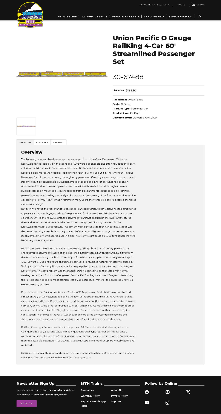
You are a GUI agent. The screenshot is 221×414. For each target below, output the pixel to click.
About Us (116, 390)
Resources (153, 16)
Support (58, 142)
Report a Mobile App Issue (93, 403)
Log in (181, 4)
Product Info (93, 16)
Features (42, 142)
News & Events (124, 16)
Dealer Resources (153, 4)
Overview (25, 142)
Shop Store (67, 16)
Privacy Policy (119, 395)
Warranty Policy (90, 395)
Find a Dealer (180, 16)
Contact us (87, 390)
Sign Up (26, 403)
